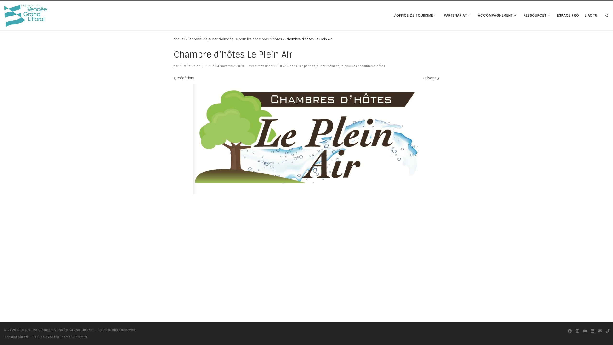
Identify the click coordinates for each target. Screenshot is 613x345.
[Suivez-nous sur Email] (600, 331)
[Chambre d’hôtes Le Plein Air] (306, 139)
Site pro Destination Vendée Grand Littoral (55, 330)
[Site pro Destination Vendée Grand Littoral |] (26, 15)
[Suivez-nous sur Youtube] (585, 331)
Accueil (179, 39)
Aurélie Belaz (190, 66)
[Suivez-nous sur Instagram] (577, 331)
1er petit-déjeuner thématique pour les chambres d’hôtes (235, 39)
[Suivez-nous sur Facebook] (570, 331)
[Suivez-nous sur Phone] (607, 331)
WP (26, 337)
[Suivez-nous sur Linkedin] (592, 331)
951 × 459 (280, 66)
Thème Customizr (73, 337)
